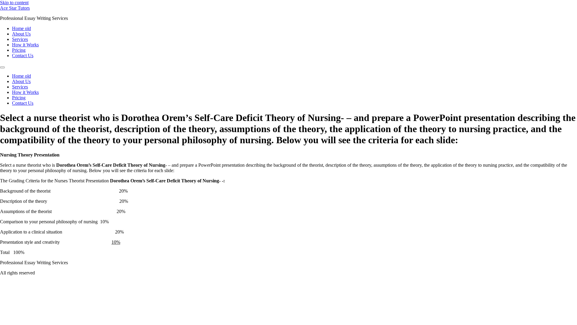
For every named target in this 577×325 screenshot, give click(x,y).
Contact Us (22, 55)
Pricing (19, 50)
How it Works (25, 44)
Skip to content (14, 2)
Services (20, 39)
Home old (21, 28)
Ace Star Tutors (15, 8)
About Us (21, 33)
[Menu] (2, 67)
